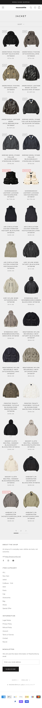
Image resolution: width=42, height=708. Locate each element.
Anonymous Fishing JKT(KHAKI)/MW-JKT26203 (11, 87)
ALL (4, 572)
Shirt (4, 587)
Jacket (5, 580)
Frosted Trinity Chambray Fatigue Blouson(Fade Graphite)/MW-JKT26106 (11, 407)
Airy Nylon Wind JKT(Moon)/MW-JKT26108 (10, 300)
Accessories (6, 598)
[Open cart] (39, 7)
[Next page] (25, 530)
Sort (20, 24)
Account (5, 631)
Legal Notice (7, 620)
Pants (4, 590)
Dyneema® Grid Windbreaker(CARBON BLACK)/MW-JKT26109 (31, 300)
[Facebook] (3, 560)
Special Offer (7, 608)
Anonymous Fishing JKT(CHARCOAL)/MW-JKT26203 (31, 54)
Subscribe (11, 669)
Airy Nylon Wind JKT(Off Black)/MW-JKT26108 (31, 264)
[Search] (31, 7)
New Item (6, 576)
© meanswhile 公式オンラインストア (21, 684)
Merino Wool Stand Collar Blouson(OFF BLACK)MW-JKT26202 (31, 121)
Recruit (5, 642)
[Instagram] (8, 560)
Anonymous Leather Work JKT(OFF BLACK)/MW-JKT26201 (31, 87)
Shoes (5, 605)
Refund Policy (7, 627)
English (25, 680)
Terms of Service (8, 635)
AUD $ (14, 680)
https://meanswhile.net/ (13, 557)
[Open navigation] (3, 7)
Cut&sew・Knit (8, 583)
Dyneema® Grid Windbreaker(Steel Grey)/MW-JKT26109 (11, 334)
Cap (4, 594)
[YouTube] (13, 560)
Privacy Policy (7, 624)
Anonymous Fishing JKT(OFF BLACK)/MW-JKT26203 (11, 54)
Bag (4, 601)
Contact (5, 638)
